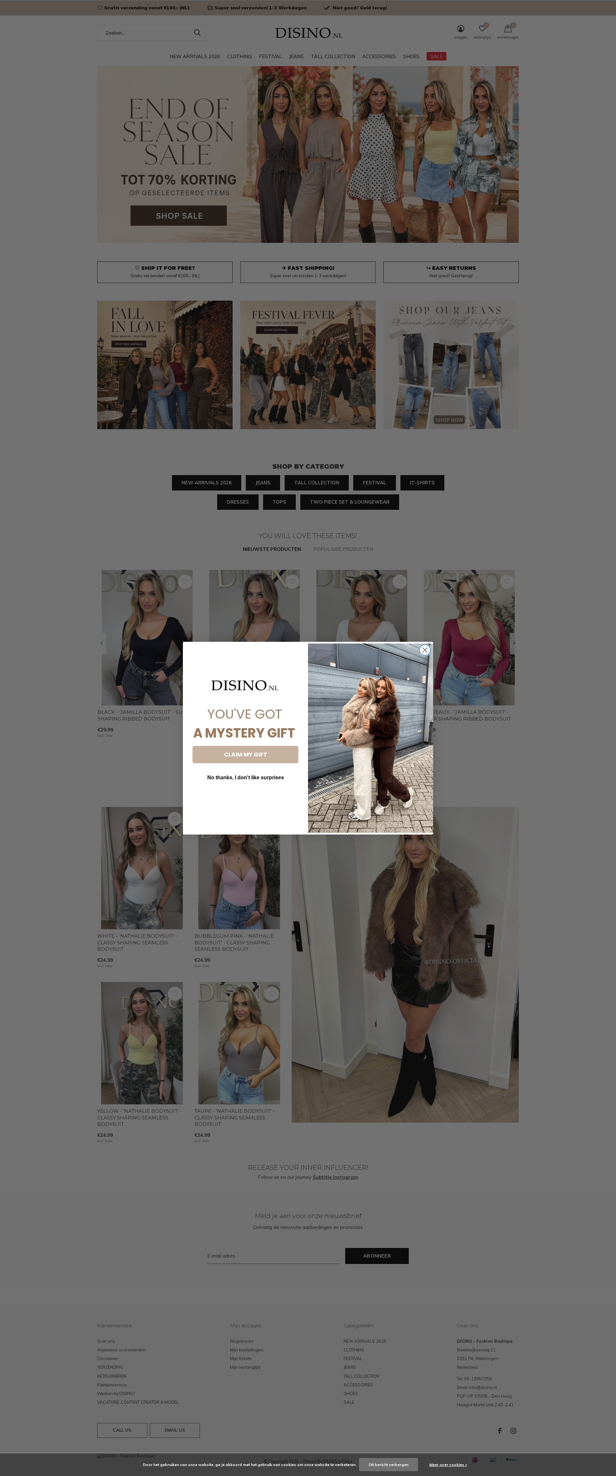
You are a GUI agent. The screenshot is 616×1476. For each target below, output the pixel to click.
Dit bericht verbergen (388, 1464)
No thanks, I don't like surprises (245, 777)
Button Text (245, 797)
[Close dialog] (425, 650)
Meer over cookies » (448, 1464)
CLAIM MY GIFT (245, 754)
